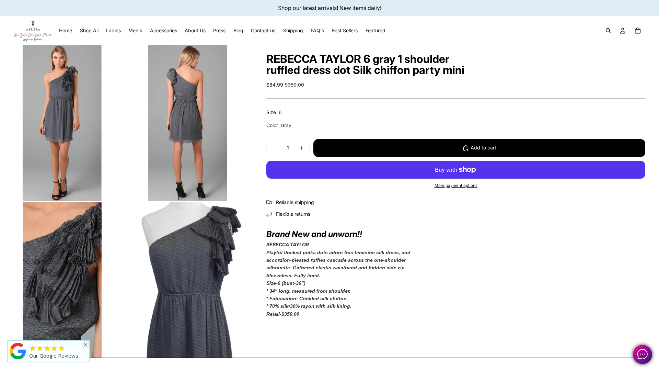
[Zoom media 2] (188, 123)
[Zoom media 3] (62, 280)
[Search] (608, 30)
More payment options (456, 185)
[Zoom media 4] (188, 280)
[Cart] (637, 30)
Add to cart (483, 147)
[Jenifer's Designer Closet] (18, 351)
